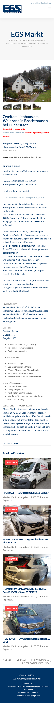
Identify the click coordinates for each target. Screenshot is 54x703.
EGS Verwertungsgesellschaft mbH (27, 679)
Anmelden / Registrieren (41, 3)
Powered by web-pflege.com (28, 695)
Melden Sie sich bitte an (13, 132)
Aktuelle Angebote (22, 157)
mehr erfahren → (11, 150)
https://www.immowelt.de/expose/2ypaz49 (23, 197)
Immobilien (36, 157)
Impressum (27, 683)
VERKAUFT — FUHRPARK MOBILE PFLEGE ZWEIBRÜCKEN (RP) (31, 662)
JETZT (7, 660)
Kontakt (35, 692)
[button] (49, 9)
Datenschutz (23, 692)
